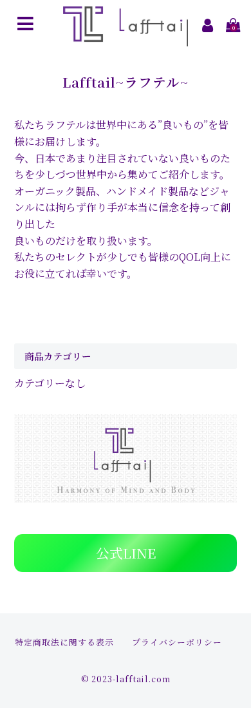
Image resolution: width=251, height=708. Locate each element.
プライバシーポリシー (177, 642)
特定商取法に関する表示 (64, 642)
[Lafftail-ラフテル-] (126, 37)
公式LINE (126, 552)
